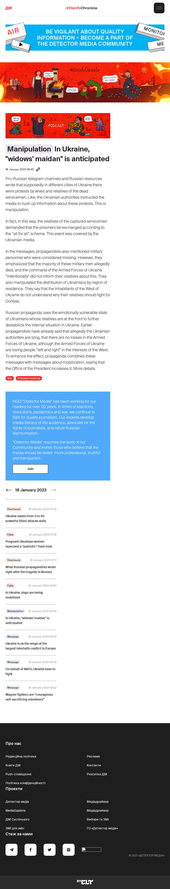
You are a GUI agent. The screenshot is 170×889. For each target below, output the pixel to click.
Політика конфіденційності (25, 783)
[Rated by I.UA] (91, 850)
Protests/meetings (28, 378)
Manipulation (29, 149)
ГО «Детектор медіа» (102, 828)
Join (30, 469)
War (9, 378)
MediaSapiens (15, 810)
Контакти (94, 765)
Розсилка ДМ (97, 774)
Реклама (93, 756)
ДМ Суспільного (17, 819)
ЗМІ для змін (15, 828)
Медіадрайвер (98, 802)
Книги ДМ (13, 765)
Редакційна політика (21, 756)
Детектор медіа (17, 802)
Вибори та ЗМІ (98, 819)
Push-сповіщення (18, 774)
